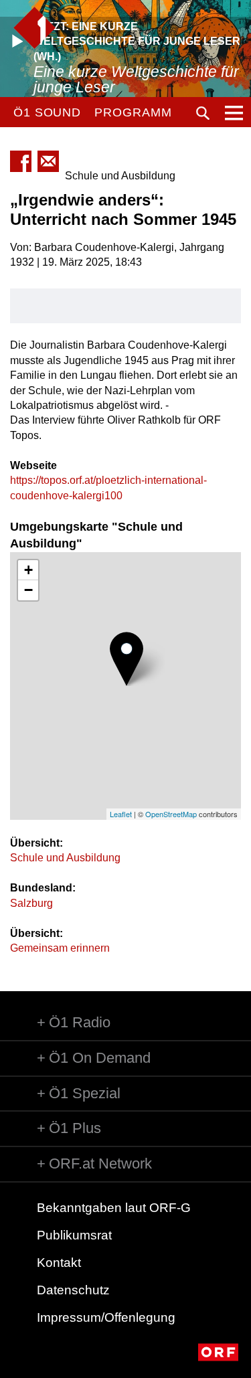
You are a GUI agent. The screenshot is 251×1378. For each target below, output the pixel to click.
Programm (132, 112)
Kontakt (59, 1263)
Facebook (20, 161)
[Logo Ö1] (34, 28)
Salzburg (31, 903)
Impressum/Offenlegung (106, 1317)
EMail (48, 161)
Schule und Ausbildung (65, 857)
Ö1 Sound (47, 112)
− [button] (28, 590)
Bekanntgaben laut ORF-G (114, 1208)
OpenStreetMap (171, 813)
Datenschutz (73, 1290)
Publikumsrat (74, 1235)
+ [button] (28, 570)
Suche (203, 113)
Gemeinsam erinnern (60, 948)
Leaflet (121, 813)
